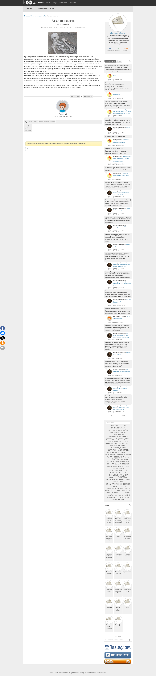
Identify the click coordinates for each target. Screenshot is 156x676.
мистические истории (116, 461)
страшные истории (112, 493)
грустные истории (115, 436)
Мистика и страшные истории (109, 538)
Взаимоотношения (115, 430)
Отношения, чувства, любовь (127, 520)
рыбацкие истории (115, 479)
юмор (121, 500)
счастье (127, 493)
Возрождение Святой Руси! (120, 227)
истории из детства (118, 448)
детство (121, 439)
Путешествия (127, 571)
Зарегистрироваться (46, 9)
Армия (112, 425)
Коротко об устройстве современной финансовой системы (121, 141)
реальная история (118, 473)
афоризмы (118, 425)
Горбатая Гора (118, 434)
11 (110, 98)
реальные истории (118, 475)
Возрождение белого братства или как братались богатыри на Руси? (122, 283)
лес (109, 459)
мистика (124, 459)
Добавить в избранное (28, 129)
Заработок (109, 443)
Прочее (118, 536)
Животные (118, 441)
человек (52, 121)
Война (125, 430)
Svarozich (63, 114)
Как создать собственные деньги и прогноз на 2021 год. (121, 407)
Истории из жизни (118, 450)
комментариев (80, 27)
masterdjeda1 (117, 127)
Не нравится (88, 96)
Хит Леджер (112, 497)
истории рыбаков (114, 455)
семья (127, 479)
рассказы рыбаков (118, 471)
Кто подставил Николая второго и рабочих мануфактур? (121, 264)
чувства (126, 497)
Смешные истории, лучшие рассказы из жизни (109, 522)
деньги (125, 436)
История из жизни (116, 457)
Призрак (120, 466)
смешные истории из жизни (118, 488)
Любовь (116, 459)
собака (107, 490)
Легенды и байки (41, 16)
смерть (36, 121)
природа (115, 468)
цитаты (120, 497)
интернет (122, 446)
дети (114, 439)
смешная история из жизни (118, 484)
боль (124, 425)
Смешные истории (118, 486)
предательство (112, 466)
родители (113, 477)
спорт (118, 491)
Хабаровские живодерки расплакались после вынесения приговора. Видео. (122, 111)
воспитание (114, 432)
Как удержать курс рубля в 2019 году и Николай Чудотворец (121, 335)
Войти (29, 9)
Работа (121, 468)
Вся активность (115, 416)
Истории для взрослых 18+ (118, 591)
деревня (109, 439)
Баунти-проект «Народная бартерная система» (122, 301)
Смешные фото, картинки (109, 626)
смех (121, 482)
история (46, 121)
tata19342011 (117, 316)
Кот (128, 457)
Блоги (48, 3)
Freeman (115, 74)
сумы (122, 493)
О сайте (73, 3)
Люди (55, 3)
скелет (30, 121)
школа (114, 500)
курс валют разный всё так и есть (115, 136)
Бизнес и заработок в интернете (109, 555)
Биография (118, 625)
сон (112, 490)
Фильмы (126, 495)
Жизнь (125, 441)
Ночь (127, 461)
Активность (63, 3)
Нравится (77, 96)
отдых (115, 464)
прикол (126, 466)
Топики (41, 3)
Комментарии (110, 61)
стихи (123, 490)
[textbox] (118, 422)
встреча (123, 432)
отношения (124, 464)
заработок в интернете (122, 443)
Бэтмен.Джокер (118, 428)
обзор (109, 464)
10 (110, 305)
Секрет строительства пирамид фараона (122, 388)
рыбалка (122, 477)
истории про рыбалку (118, 452)
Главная (27, 16)
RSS (123, 416)
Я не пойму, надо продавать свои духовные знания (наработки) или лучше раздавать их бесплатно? (118, 169)
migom (115, 139)
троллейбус (110, 495)
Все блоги (118, 636)
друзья (110, 441)
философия (119, 495)
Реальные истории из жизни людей (118, 520)
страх (128, 491)
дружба (127, 439)
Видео (127, 607)
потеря (41, 121)
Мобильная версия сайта (78, 674)
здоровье (113, 445)
